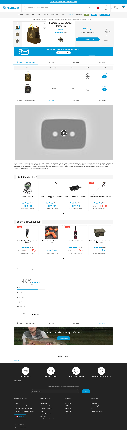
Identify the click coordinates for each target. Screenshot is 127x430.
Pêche (38, 19)
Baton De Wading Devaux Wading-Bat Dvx (75, 197)
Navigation (79, 14)
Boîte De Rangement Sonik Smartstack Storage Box (99, 241)
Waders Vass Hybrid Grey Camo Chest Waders (27, 241)
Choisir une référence (88, 39)
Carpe (27, 14)
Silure (63, 14)
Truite (38, 14)
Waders (51, 19)
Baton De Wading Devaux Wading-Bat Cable (51, 197)
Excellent (21, 287)
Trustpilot (16, 360)
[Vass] (60, 39)
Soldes (67, 406)
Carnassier (20, 14)
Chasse (87, 14)
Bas (20, 302)
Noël (67, 414)
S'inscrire (86, 391)
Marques (94, 14)
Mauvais (21, 306)
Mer (33, 14)
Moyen (20, 297)
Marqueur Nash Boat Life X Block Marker (51, 241)
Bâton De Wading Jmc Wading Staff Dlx (100, 196)
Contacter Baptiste (63, 338)
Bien (20, 292)
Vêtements (70, 14)
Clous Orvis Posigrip (27, 196)
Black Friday (69, 411)
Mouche (46, 14)
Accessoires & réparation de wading (62, 19)
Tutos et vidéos (105, 14)
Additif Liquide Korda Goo (75, 241)
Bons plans (68, 408)
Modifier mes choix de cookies (48, 419)
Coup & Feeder (54, 14)
